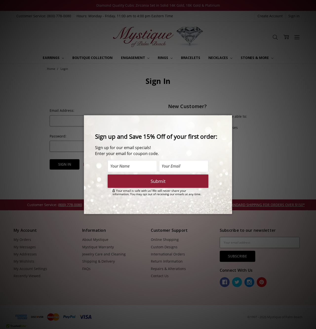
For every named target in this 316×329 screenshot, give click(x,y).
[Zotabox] (229, 209)
